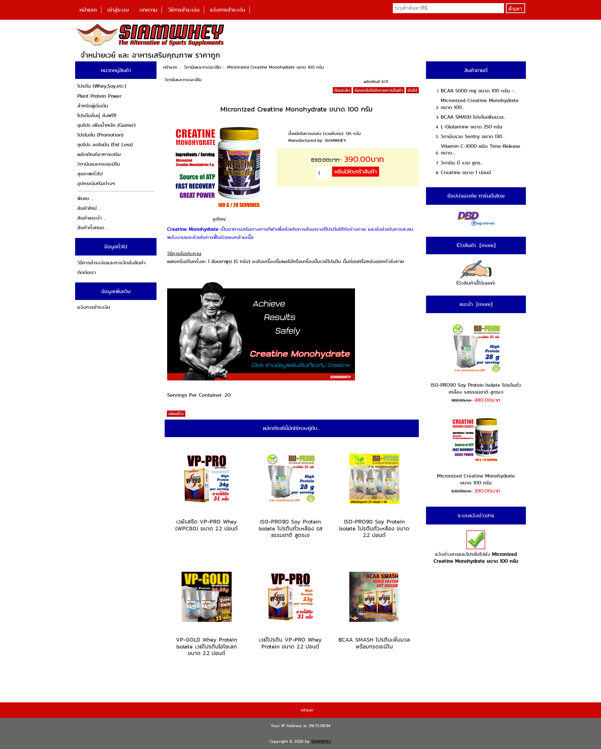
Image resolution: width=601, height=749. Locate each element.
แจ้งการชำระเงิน (227, 9)
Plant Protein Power (99, 96)
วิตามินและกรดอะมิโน (202, 67)
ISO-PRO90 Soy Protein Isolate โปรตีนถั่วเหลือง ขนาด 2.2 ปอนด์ (374, 528)
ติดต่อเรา (86, 272)
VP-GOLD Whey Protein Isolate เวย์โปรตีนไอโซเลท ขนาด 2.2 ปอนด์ (206, 646)
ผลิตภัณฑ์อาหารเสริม (99, 154)
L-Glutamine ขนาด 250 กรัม (471, 126)
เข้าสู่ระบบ (118, 9)
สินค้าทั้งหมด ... (93, 227)
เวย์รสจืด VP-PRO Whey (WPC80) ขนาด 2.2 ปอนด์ (206, 525)
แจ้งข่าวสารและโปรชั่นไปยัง (476, 557)
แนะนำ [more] (476, 304)
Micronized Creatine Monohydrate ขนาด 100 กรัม (476, 479)
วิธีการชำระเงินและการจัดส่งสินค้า (111, 262)
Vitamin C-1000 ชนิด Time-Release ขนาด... (480, 149)
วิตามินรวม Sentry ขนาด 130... (473, 136)
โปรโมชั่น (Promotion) (100, 134)
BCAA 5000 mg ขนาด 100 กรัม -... (479, 90)
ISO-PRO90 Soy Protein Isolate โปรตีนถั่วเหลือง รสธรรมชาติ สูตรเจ (290, 528)
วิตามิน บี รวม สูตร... (462, 162)
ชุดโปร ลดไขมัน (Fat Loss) (105, 144)
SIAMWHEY (321, 741)
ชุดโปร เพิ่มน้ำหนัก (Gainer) (106, 125)
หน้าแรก (88, 9)
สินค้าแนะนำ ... (91, 217)
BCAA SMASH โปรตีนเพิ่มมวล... (473, 117)
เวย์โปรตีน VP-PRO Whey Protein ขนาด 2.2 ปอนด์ (290, 643)
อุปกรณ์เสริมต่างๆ (96, 183)
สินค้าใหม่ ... (89, 208)
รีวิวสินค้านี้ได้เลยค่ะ (476, 283)
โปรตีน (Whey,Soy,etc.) (101, 86)
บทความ (148, 9)
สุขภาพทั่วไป (90, 173)
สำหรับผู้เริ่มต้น (92, 105)
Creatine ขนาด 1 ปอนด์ (466, 172)
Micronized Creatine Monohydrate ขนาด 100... (480, 104)
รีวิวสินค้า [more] (476, 245)
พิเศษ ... (85, 198)
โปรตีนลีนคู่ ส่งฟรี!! (96, 115)
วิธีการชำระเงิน (183, 9)
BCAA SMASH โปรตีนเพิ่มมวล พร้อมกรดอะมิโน (374, 643)
